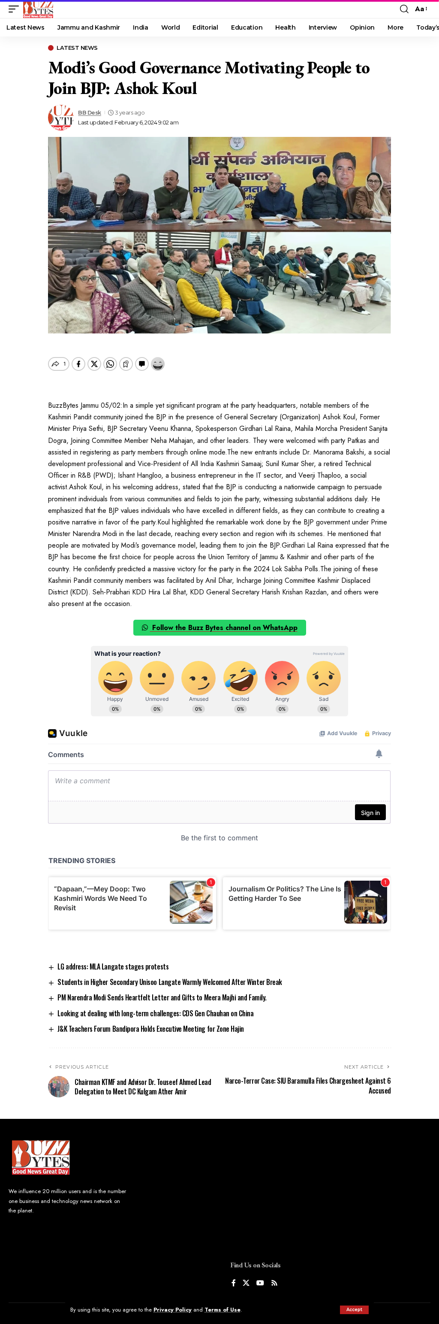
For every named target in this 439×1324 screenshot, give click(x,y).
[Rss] (274, 1283)
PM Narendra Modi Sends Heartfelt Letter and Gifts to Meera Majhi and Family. (161, 997)
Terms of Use (222, 1310)
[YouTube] (260, 1283)
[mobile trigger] (16, 9)
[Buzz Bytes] (38, 9)
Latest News (77, 48)
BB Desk (89, 112)
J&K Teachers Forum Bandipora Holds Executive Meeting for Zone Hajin (150, 1029)
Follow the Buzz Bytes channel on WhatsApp (224, 628)
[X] (246, 1283)
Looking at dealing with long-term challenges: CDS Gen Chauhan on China (155, 1013)
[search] (404, 9)
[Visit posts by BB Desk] (61, 117)
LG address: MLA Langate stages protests (112, 966)
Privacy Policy (172, 1310)
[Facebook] (233, 1283)
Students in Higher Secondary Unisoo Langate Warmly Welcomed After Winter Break (169, 982)
